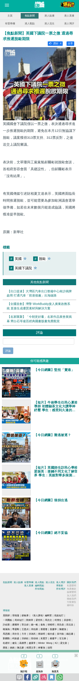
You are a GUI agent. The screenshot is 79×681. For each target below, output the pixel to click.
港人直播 (69, 15)
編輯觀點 (39, 585)
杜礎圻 (6, 643)
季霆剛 (15, 629)
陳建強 (62, 629)
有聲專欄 (10, 23)
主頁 (9, 15)
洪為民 (32, 634)
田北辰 (69, 624)
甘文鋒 (62, 638)
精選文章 (31, 647)
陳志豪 (20, 647)
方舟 (24, 634)
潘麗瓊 (43, 629)
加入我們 (71, 595)
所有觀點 (39, 588)
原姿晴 (67, 620)
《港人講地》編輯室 (41, 615)
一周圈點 (7, 620)
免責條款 (71, 588)
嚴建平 (53, 638)
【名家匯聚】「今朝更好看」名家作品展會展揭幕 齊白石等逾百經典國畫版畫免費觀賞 (39, 319)
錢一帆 (34, 624)
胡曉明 (51, 624)
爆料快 (70, 605)
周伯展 (34, 629)
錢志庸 (69, 634)
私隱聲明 (71, 585)
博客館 (59, 585)
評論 (8, 350)
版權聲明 (71, 592)
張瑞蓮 (15, 615)
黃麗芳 (43, 638)
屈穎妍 (6, 615)
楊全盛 (51, 634)
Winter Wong (45, 643)
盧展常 (32, 643)
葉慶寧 (53, 629)
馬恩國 (6, 634)
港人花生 (49, 23)
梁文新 (63, 643)
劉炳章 (29, 620)
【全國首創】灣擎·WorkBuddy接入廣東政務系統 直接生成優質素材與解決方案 (38, 306)
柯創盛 (15, 638)
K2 (56, 643)
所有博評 (60, 588)
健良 (14, 643)
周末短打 (19, 620)
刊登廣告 (71, 602)
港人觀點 (30, 23)
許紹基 (6, 624)
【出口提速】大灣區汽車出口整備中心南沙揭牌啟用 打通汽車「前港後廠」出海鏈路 (39, 293)
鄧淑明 (41, 634)
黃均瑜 (60, 634)
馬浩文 (48, 620)
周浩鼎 (60, 624)
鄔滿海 (6, 629)
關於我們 (71, 582)
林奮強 (41, 647)
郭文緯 (25, 624)
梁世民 (39, 620)
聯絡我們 (71, 598)
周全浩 (15, 634)
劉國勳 (6, 638)
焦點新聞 (30, 15)
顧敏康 (25, 615)
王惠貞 (25, 629)
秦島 (42, 624)
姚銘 (12, 647)
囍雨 (50, 647)
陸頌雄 (34, 638)
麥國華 (15, 624)
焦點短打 (58, 615)
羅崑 (5, 647)
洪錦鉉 (25, 638)
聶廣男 (22, 643)
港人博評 (69, 23)
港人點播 (49, 15)
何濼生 (57, 620)
